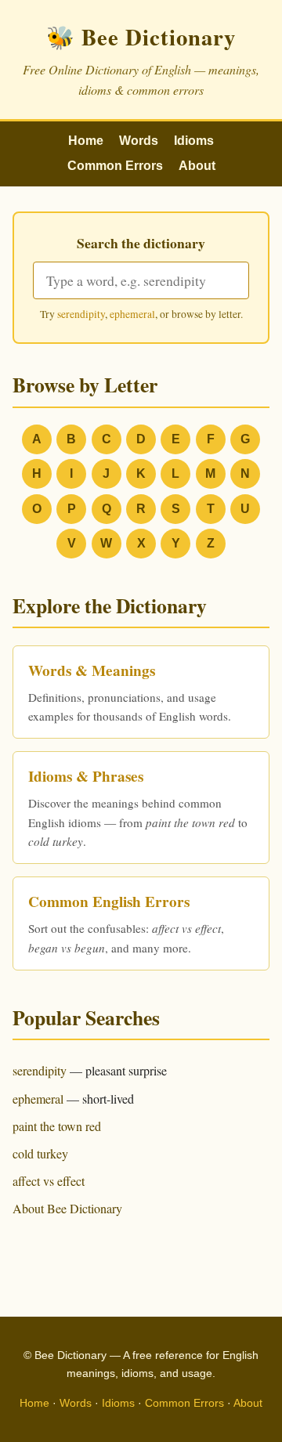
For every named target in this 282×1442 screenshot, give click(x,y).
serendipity (81, 314)
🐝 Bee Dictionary (141, 36)
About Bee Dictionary (67, 1208)
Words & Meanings (91, 670)
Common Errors (115, 165)
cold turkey (40, 1153)
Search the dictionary (141, 243)
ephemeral (132, 314)
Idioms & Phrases (85, 776)
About (197, 165)
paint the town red (57, 1126)
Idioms (194, 140)
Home (85, 140)
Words (138, 140)
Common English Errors (109, 902)
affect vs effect (49, 1181)
